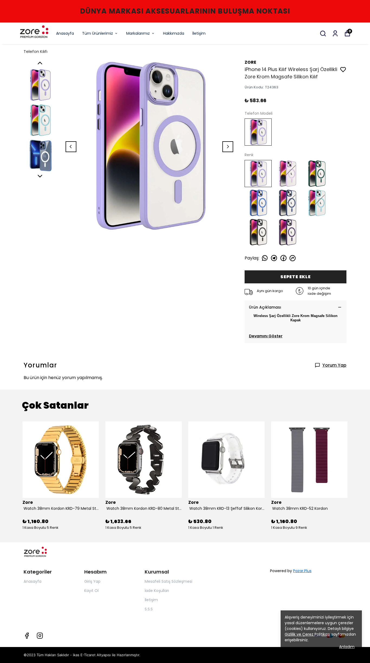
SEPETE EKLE (295, 277)
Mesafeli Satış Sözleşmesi (168, 581)
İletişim (199, 33)
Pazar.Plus (302, 571)
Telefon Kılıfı (35, 51)
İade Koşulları (157, 590)
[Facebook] (27, 635)
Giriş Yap (92, 581)
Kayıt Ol (91, 590)
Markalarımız (138, 33)
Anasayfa (65, 33)
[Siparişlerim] (335, 33)
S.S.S (149, 609)
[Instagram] (40, 635)
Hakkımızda (173, 33)
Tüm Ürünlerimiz (97, 33)
